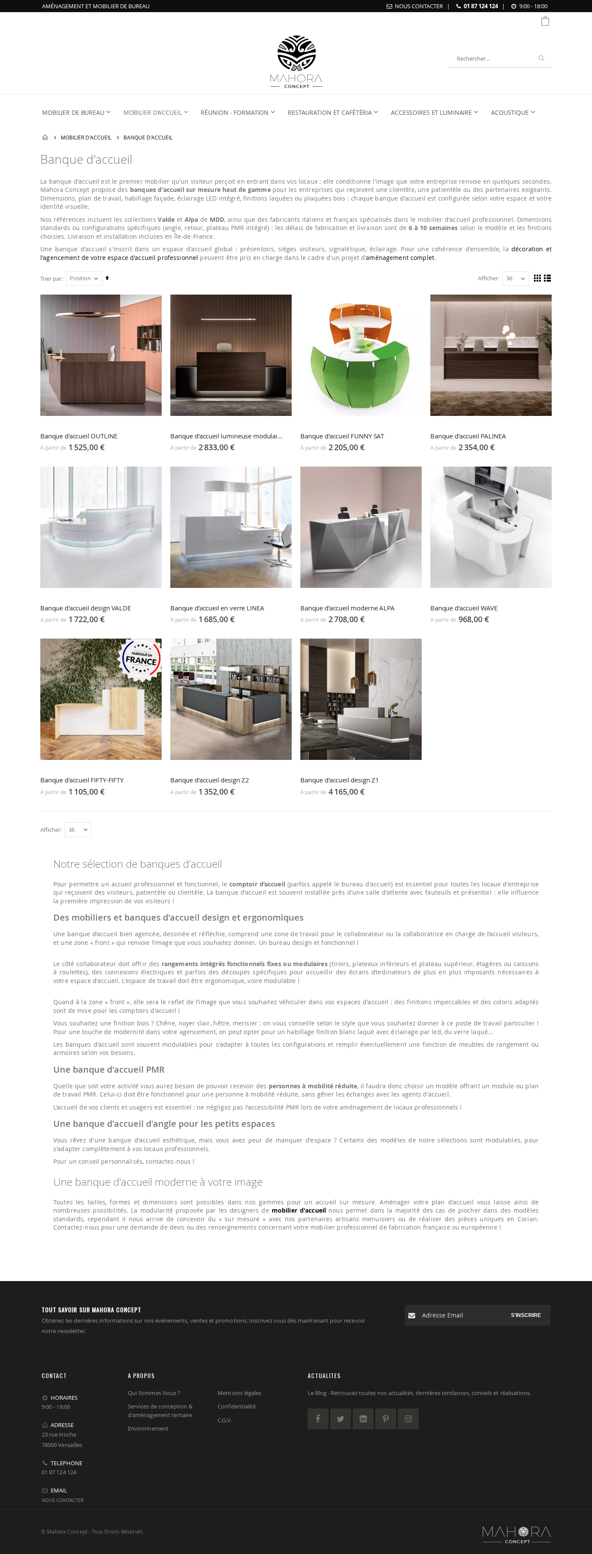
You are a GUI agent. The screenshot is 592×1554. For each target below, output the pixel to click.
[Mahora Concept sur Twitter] (340, 1418)
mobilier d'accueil (299, 1210)
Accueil (45, 137)
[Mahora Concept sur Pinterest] (385, 1418)
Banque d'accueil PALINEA (468, 435)
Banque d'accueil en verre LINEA (217, 607)
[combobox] (500, 58)
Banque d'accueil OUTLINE (78, 435)
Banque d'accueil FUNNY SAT (342, 435)
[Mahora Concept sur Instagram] (408, 1418)
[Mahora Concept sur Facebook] (318, 1418)
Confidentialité (237, 1406)
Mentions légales (239, 1393)
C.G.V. (224, 1420)
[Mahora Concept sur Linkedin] (363, 1418)
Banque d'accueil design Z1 (339, 779)
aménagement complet (400, 257)
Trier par (51, 278)
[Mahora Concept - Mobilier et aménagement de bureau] (296, 58)
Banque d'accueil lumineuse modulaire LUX (226, 435)
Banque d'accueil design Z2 (209, 779)
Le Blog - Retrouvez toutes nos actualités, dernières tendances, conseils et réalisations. (419, 1393)
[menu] (291, 112)
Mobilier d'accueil (86, 137)
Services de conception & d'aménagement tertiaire (160, 1410)
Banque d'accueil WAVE (464, 607)
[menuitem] (79, 112)
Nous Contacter (419, 6)
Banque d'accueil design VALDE (85, 607)
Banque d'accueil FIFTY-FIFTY (82, 779)
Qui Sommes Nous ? (154, 1393)
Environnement (148, 1428)
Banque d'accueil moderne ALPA (347, 607)
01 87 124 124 (481, 6)
